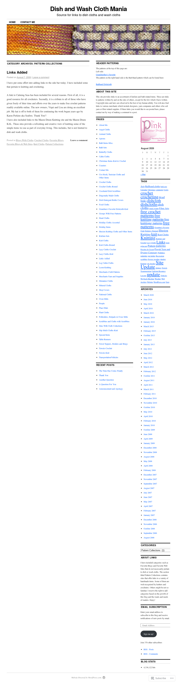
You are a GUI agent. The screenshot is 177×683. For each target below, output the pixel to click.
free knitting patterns (152, 217)
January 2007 (149, 515)
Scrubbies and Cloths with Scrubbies (114, 321)
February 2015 (150, 330)
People (102, 303)
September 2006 (150, 533)
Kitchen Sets (104, 236)
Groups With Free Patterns (110, 213)
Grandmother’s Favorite (105, 74)
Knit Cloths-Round (107, 245)
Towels (164, 268)
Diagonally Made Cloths (109, 195)
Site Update (152, 264)
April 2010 (148, 416)
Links (160, 241)
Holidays (148, 231)
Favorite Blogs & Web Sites (19, 144)
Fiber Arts (164, 208)
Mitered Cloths (105, 285)
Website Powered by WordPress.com (86, 677)
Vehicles (164, 275)
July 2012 (148, 348)
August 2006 (149, 537)
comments (159, 190)
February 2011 (150, 393)
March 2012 (149, 366)
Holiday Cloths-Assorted (109, 222)
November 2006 (150, 524)
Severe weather (154, 259)
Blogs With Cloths (24, 140)
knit (154, 233)
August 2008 (149, 456)
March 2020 (149, 294)
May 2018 (148, 303)
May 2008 (148, 461)
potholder (144, 256)
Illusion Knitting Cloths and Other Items (115, 231)
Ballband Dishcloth (104, 84)
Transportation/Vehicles (108, 357)
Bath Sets (103, 147)
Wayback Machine (147, 279)
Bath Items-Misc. (106, 143)
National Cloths (105, 294)
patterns (161, 246)
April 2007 (148, 506)
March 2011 (149, 389)
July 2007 (148, 492)
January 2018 (149, 317)
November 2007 (150, 479)
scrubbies (144, 259)
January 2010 (149, 425)
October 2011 (149, 375)
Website (150, 282)
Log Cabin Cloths (106, 262)
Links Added (17, 72)
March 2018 (149, 312)
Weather (158, 279)
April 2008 (148, 465)
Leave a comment (40, 77)
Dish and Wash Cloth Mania (88, 8)
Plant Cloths (104, 312)
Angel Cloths (104, 129)
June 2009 (148, 434)
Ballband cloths (152, 186)
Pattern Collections (54, 144)
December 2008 (150, 447)
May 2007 (148, 501)
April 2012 (148, 362)
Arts (143, 186)
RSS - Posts (149, 649)
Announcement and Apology (111, 388)
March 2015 (149, 326)
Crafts (166, 190)
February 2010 (150, 420)
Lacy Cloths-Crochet (107, 249)
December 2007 (150, 474)
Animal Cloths (105, 134)
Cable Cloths (104, 156)
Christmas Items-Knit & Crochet (112, 161)
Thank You (103, 375)
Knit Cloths (39, 144)
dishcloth (154, 200)
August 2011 (149, 380)
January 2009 (149, 443)
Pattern (151, 245)
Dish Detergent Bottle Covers (111, 200)
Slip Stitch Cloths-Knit (108, 330)
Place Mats (103, 307)
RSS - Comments (151, 653)
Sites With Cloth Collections (110, 325)
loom (167, 242)
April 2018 (148, 308)
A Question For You (107, 384)
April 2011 (148, 384)
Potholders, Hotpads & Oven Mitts (113, 316)
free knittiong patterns (155, 221)
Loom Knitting (105, 267)
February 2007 (150, 510)
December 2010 (150, 398)
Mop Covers (104, 289)
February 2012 (150, 371)
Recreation (160, 256)
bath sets (164, 186)
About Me (103, 125)
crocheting (149, 196)
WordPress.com (159, 282)
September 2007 (150, 483)
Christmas (151, 190)
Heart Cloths (104, 218)
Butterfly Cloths (105, 152)
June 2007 (148, 497)
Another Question (106, 379)
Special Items (104, 334)
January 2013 (149, 344)
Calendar (144, 190)
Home (12, 22)
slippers (158, 268)
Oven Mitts (103, 298)
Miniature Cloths (106, 280)
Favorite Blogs (56, 140)
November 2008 (150, 452)
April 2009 (148, 438)
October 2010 (149, 407)
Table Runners (105, 339)
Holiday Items (105, 227)
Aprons (102, 138)
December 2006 (150, 519)
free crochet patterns (151, 213)
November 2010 (150, 402)
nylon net (144, 246)
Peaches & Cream (147, 249)
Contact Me (27, 22)
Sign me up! (149, 634)
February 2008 (150, 470)
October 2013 (149, 335)
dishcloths (149, 204)
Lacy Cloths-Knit (106, 253)
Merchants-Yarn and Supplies (111, 276)
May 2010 (148, 411)
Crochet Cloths (41, 140)
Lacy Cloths (151, 242)
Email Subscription (154, 607)
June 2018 (148, 299)
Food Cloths (104, 204)
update (153, 274)
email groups (154, 208)
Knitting (148, 238)
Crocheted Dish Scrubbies (109, 191)
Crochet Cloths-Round (108, 186)
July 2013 (148, 339)
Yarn (167, 282)
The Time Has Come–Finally (111, 370)
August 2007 (149, 488)
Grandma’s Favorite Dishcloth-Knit (113, 209)
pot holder (151, 256)
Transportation (146, 271)
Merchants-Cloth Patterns (109, 271)
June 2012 (148, 353)
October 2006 (149, 528)
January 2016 (149, 321)
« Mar (143, 174)
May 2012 (148, 357)
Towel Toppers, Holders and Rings (113, 343)
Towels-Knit (104, 352)
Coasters (102, 165)
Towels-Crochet (105, 348)
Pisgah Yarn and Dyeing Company (155, 251)
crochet (147, 193)
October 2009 (149, 429)
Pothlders (161, 252)
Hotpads (155, 231)
